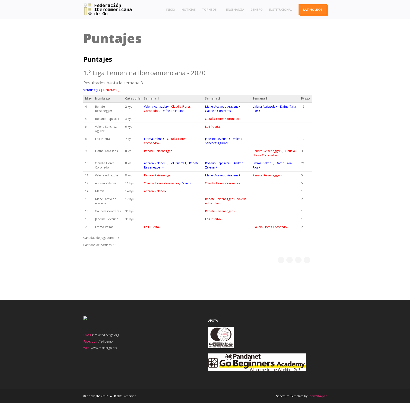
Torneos (209, 9)
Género (256, 9)
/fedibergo (105, 341)
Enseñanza (235, 9)
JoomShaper (317, 396)
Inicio (170, 9)
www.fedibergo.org (104, 348)
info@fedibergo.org (105, 335)
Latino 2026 (312, 9)
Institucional (280, 9)
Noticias (189, 9)
